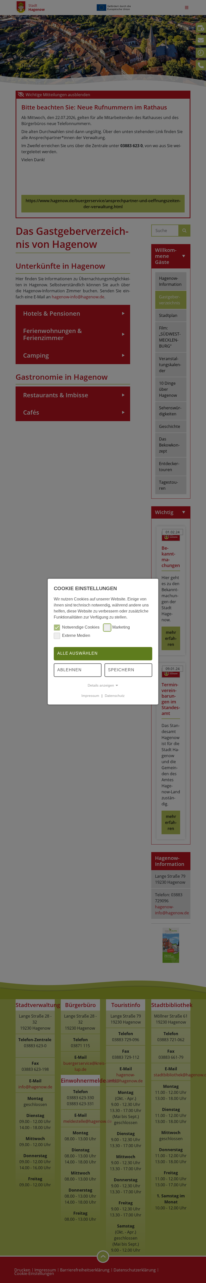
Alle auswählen (77, 653)
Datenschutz (115, 696)
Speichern (121, 670)
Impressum (90, 696)
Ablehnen (69, 670)
